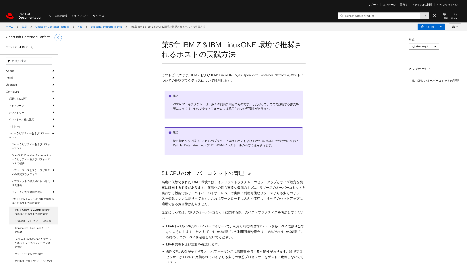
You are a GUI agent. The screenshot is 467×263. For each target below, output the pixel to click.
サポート (373, 4)
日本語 (444, 18)
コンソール (389, 4)
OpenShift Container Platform (52, 26)
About (10, 71)
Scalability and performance (106, 26)
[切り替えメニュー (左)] (58, 37)
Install (9, 78)
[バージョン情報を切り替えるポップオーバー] (32, 47)
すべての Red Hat (447, 4)
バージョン (11, 46)
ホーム (9, 26)
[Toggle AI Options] (441, 27)
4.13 (80, 26)
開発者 (404, 4)
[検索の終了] (434, 16)
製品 (24, 26)
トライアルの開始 (422, 4)
